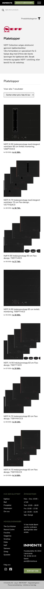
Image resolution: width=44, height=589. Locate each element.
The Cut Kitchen (10, 526)
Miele (6, 542)
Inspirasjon (8, 508)
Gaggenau (7, 536)
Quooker (7, 555)
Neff (5, 545)
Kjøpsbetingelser (33, 583)
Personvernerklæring (15, 585)
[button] (30, 18)
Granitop (7, 539)
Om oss (7, 511)
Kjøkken (7, 499)
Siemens (7, 548)
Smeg (6, 551)
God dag (33, 585)
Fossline (7, 533)
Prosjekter (7, 505)
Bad (5, 502)
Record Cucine (9, 529)
